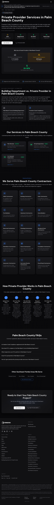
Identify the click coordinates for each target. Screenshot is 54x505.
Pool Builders (30, 443)
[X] (9, 431)
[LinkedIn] (4, 431)
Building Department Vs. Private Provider (10, 460)
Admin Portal (27, 501)
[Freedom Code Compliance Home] (5, 2)
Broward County (12, 376)
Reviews (3, 449)
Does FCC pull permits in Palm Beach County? (13, 355)
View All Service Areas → (27, 379)
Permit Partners (5, 451)
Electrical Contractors (32, 453)
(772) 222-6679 (21, 42)
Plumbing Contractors (32, 455)
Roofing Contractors (32, 439)
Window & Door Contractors (34, 458)
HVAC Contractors (32, 437)
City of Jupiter (31, 376)
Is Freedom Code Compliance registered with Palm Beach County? (18, 344)
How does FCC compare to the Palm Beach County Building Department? (20, 348)
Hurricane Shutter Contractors (34, 468)
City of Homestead (41, 376)
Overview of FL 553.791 (36, 489)
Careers (3, 453)
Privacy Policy (34, 498)
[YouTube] (11, 431)
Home (3, 9)
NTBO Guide (4, 447)
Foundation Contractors (33, 464)
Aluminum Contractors (32, 445)
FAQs (3, 445)
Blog (2, 439)
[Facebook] (2, 431)
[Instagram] (7, 431)
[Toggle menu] (51, 2)
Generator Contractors (33, 466)
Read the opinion (46, 6)
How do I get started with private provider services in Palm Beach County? (20, 359)
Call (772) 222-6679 (33, 407)
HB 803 (3, 455)
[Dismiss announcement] (52, 6)
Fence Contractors (32, 462)
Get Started (6, 42)
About (3, 441)
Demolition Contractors (33, 460)
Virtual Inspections (32, 426)
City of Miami (22, 376)
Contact (3, 443)
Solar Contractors (31, 441)
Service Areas (4, 437)
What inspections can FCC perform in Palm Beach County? (16, 352)
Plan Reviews (30, 424)
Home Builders (31, 449)
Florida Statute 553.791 (6, 458)
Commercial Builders (32, 451)
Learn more (9, 149)
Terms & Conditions (26, 498)
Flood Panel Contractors (33, 470)
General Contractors (32, 447)
